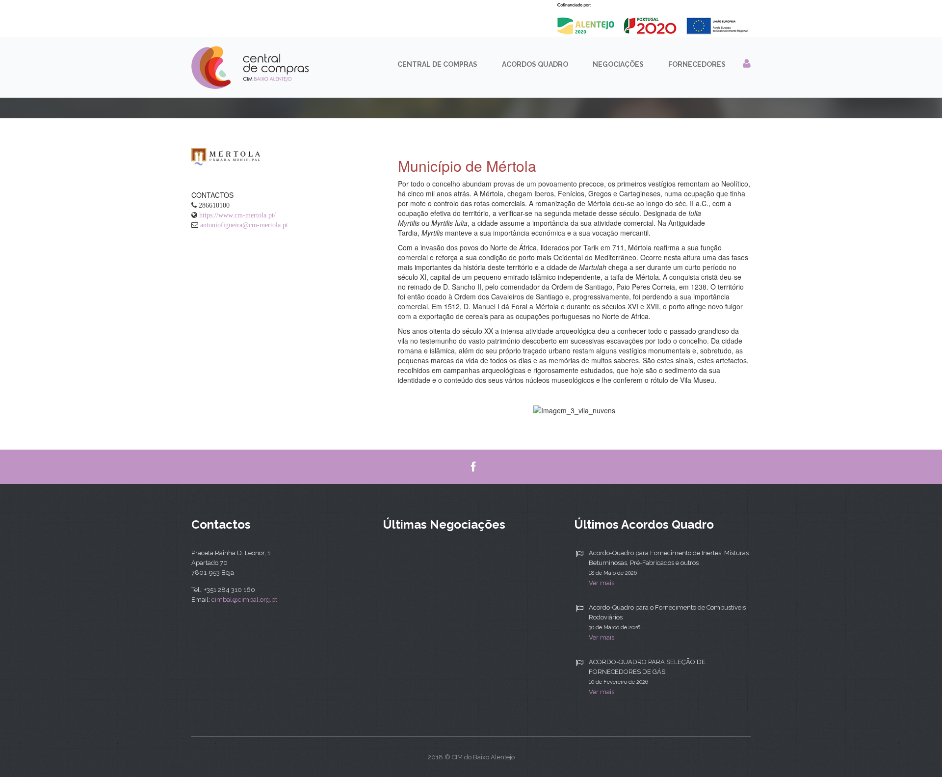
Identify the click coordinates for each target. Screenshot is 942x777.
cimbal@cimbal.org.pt (244, 599)
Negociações (618, 64)
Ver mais (601, 583)
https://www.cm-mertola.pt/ (237, 215)
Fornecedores (697, 64)
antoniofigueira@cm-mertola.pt (244, 224)
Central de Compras (437, 64)
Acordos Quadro (535, 64)
